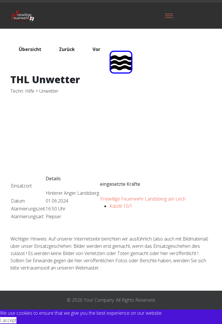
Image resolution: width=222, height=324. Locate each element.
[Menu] (168, 16)
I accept (8, 320)
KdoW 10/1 (121, 206)
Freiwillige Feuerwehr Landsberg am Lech (143, 199)
